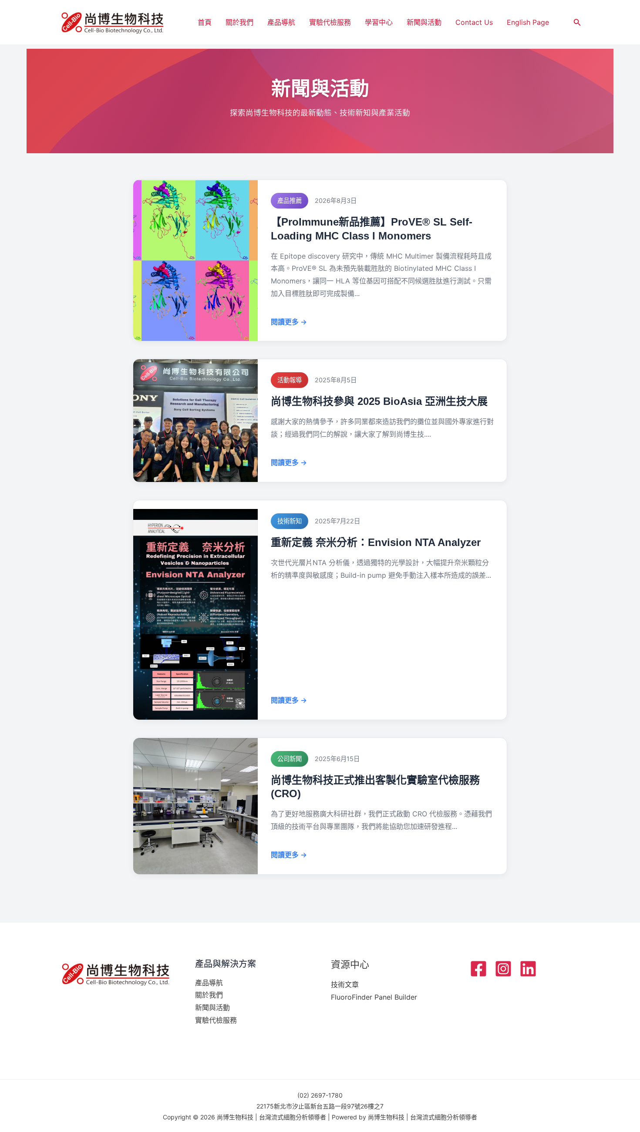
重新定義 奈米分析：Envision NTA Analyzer (376, 542)
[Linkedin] (528, 968)
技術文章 (345, 984)
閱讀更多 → (289, 321)
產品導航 (281, 22)
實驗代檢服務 (330, 22)
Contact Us (474, 22)
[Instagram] (503, 968)
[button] (577, 22)
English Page (528, 22)
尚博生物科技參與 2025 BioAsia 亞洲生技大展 (379, 401)
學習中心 (379, 22)
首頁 (205, 22)
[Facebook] (478, 968)
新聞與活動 (424, 22)
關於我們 (239, 22)
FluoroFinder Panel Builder (374, 997)
